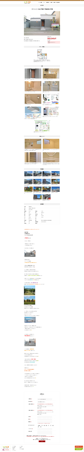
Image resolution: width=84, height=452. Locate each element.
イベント (44, 2)
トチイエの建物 (40, 2)
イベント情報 (21, 446)
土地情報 (51, 2)
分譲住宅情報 (13, 447)
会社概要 (54, 2)
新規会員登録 (58, 2)
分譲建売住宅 (47, 2)
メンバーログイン (14, 450)
